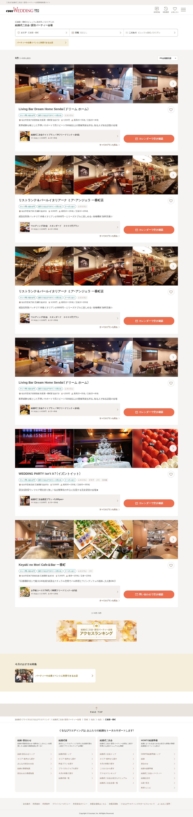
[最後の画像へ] (173, 83)
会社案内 (26, 804)
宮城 (86, 720)
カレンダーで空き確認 (151, 138)
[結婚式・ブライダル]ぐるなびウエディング (32, 720)
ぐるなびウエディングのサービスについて (137, 804)
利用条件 (46, 804)
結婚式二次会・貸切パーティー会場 (67, 720)
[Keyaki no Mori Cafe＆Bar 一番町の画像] (96, 539)
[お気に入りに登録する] (171, 109)
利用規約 (36, 804)
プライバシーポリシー (61, 804)
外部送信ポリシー (80, 804)
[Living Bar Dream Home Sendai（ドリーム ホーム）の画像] (96, 83)
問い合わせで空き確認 (151, 594)
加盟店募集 (113, 804)
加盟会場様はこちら (98, 804)
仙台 (93, 720)
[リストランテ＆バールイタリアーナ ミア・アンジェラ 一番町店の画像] (96, 174)
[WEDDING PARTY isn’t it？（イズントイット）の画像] (96, 448)
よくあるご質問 (163, 804)
